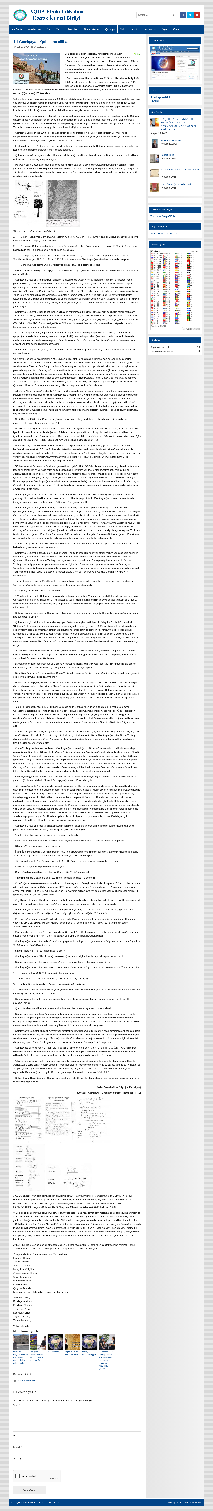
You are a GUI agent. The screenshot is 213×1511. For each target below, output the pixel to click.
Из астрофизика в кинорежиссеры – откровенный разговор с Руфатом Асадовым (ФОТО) (106, 1360)
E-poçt (17, 1447)
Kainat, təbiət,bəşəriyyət (89, 1353)
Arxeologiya (40, 47)
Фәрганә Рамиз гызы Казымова (71, 1353)
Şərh (16, 1405)
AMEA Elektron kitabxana (163, 233)
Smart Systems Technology (189, 1502)
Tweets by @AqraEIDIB (162, 216)
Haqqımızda (150, 29)
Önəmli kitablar (91, 29)
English (155, 101)
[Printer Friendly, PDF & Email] (136, 54)
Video (123, 29)
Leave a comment (26, 1381)
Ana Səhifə (16, 29)
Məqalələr (73, 29)
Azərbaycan (34, 29)
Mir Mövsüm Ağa (55, 1352)
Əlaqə (176, 29)
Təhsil (59, 29)
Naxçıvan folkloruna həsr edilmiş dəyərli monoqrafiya (36, 1356)
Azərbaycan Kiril (160, 97)
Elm (48, 29)
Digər (164, 29)
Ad (15, 1435)
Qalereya (110, 29)
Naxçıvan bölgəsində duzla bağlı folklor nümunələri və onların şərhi (20, 1357)
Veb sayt (17, 1458)
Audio (135, 29)
